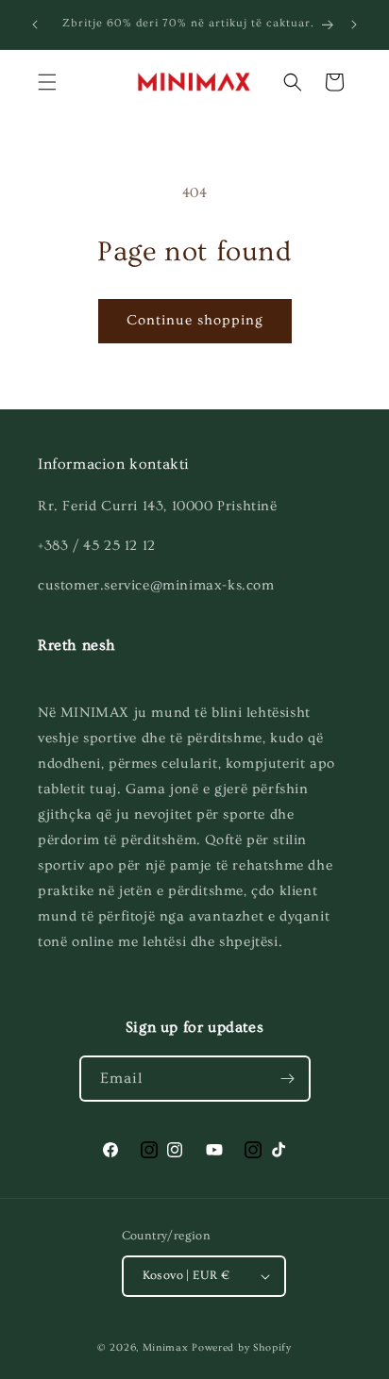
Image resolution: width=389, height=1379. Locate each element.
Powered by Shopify (242, 1347)
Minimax (166, 1347)
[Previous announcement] (35, 24)
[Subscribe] (288, 1078)
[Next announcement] (354, 24)
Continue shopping (195, 320)
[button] (47, 82)
